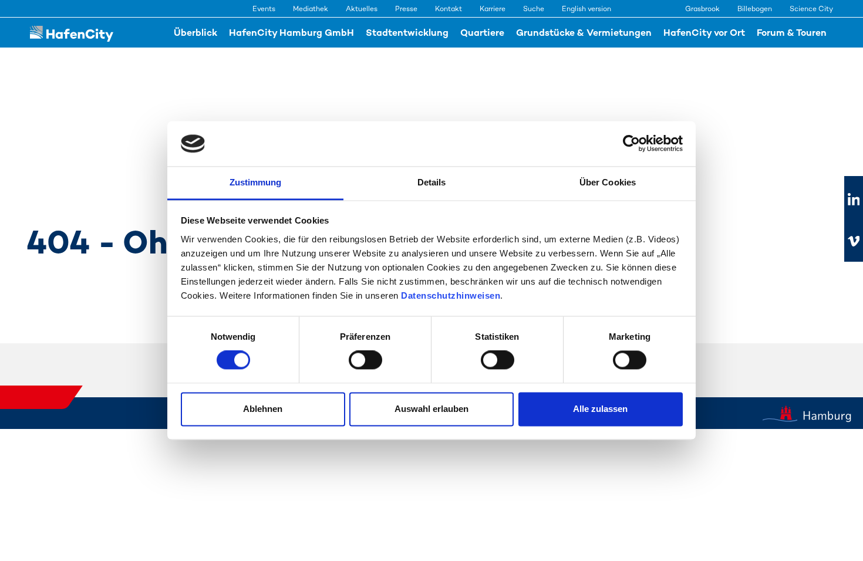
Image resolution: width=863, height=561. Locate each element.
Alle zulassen (600, 409)
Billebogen (754, 8)
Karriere (492, 8)
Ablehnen (262, 409)
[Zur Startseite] (71, 32)
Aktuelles (361, 8)
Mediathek (310, 8)
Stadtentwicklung (407, 32)
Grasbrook (702, 8)
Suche (533, 8)
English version (586, 8)
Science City (811, 8)
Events (263, 8)
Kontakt (448, 8)
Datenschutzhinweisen (450, 295)
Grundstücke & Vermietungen (584, 32)
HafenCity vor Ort (704, 32)
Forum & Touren (792, 32)
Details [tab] (431, 182)
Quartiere (482, 32)
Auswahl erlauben (431, 409)
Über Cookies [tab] (607, 182)
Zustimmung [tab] (256, 182)
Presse (406, 8)
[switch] (365, 360)
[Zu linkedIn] (853, 200)
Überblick (195, 32)
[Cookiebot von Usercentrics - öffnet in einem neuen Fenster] (631, 144)
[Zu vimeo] (853, 241)
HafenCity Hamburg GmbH (291, 32)
